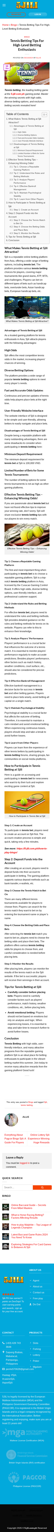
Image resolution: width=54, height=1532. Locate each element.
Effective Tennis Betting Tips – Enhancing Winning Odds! (23, 161)
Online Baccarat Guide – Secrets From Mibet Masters (28, 1206)
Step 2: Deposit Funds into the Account (23, 215)
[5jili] (27, 5)
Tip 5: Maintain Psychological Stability (27, 194)
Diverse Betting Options (27, 135)
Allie (38, 58)
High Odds (22, 132)
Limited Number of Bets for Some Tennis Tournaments (31, 154)
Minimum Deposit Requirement (30, 150)
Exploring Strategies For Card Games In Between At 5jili (31, 1246)
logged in (25, 1163)
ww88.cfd (17, 1515)
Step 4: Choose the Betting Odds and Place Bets (29, 228)
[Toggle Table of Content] (43, 114)
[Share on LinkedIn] (36, 1093)
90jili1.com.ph (18, 1510)
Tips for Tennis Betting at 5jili (22, 236)
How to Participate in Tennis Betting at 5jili (26, 204)
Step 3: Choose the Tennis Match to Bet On (29, 222)
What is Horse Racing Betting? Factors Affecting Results (27, 1216)
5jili (45, 1102)
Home (5, 25)
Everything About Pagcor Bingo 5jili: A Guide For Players (15, 1139)
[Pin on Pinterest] (17, 1093)
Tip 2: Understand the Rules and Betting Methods (29, 175)
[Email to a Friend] (36, 1087)
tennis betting (27, 1105)
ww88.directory (34, 1515)
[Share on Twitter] (17, 1087)
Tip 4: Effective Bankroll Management (25, 188)
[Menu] (4, 5)
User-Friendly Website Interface (30, 141)
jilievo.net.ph (36, 1510)
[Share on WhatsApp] (17, 1081)
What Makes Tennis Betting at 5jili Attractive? (24, 121)
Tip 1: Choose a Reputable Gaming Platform (26, 168)
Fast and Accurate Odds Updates (31, 138)
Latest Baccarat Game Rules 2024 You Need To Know (29, 1236)
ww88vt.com (27, 1521)
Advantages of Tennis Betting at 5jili (29, 127)
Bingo (14, 25)
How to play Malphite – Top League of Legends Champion (31, 1226)
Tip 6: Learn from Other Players (29, 199)
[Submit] (42, 1187)
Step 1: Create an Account (26, 210)
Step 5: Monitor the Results (26, 233)
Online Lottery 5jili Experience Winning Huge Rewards (39, 1139)
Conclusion (13, 240)
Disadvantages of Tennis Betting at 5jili (29, 146)
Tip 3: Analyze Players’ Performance (24, 181)
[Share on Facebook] (36, 1081)
